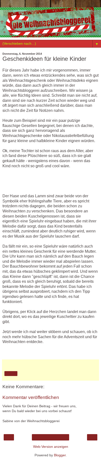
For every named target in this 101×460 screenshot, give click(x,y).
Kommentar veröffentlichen (30, 397)
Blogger (60, 455)
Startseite (50, 437)
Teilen (11, 373)
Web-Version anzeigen (50, 447)
